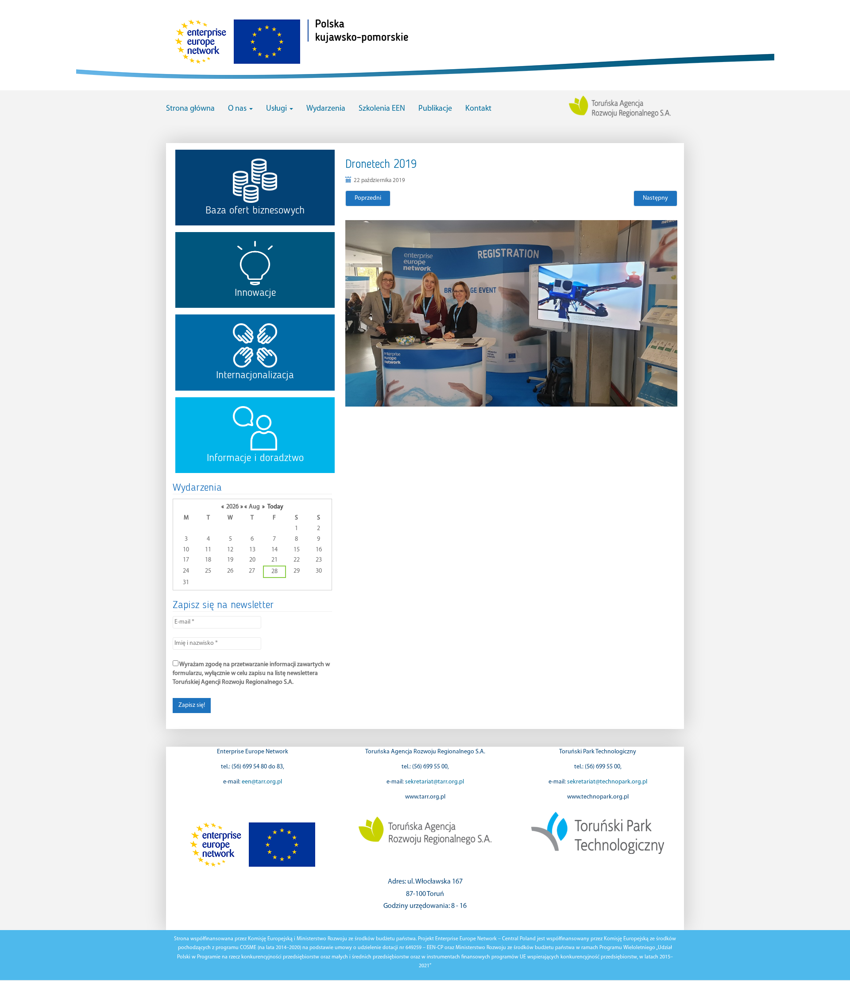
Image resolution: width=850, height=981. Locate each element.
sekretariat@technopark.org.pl (607, 782)
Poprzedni (368, 198)
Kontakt (478, 109)
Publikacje (435, 109)
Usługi (277, 109)
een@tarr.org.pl (262, 782)
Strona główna (190, 109)
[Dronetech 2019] (511, 313)
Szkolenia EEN (382, 109)
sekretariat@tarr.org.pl (434, 782)
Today (275, 507)
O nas (238, 109)
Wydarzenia (325, 109)
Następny (655, 198)
